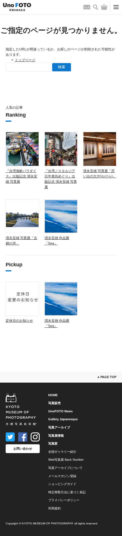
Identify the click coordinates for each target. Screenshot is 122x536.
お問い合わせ (22, 448)
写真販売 (54, 403)
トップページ (25, 60)
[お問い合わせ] (87, 7)
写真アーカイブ (59, 427)
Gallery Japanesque (63, 419)
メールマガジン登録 (62, 476)
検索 (61, 67)
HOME (53, 395)
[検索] (95, 7)
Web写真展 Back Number (66, 459)
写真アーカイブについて (65, 467)
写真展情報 (56, 435)
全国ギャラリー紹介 (62, 451)
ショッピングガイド (62, 484)
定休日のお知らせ (19, 321)
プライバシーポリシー (63, 500)
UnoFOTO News (60, 411)
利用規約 (54, 508)
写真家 (53, 443)
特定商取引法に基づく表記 (67, 492)
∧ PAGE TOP (106, 377)
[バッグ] (104, 7)
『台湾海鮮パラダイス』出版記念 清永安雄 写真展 (21, 176)
